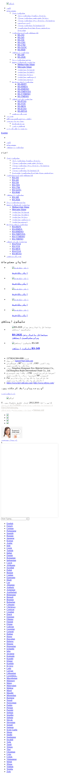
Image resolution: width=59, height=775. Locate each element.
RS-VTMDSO (24, 94)
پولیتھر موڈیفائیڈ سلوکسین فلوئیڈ (33, 172)
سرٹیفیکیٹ (18, 123)
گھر (9, 8)
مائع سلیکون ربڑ (21, 59)
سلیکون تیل (18, 13)
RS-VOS (22, 104)
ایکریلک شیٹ (20, 272)
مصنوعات (11, 10)
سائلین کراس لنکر (22, 99)
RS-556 (21, 40)
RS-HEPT (22, 84)
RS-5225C (22, 47)
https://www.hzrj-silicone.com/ (20, 383)
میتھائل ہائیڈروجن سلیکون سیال (36, 20)
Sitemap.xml (38, 410)
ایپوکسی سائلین (27, 77)
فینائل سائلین (26, 69)
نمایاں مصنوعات (22, 410)
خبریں (10, 116)
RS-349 (21, 54)
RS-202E (22, 57)
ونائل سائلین (25, 74)
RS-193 (21, 35)
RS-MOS (22, 106)
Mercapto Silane (25, 67)
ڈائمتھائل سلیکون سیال (31, 25)
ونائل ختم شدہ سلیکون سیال (33, 18)
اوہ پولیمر (24, 23)
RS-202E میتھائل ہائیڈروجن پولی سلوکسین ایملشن (30, 336)
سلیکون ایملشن (20, 52)
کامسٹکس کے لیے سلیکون (25, 32)
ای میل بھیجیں (9, 440)
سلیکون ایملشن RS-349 (26, 348)
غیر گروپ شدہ (19, 113)
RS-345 (21, 37)
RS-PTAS (22, 101)
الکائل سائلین (26, 72)
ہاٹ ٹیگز (6, 410)
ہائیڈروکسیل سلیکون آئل (32, 15)
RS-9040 (21, 50)
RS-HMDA (23, 86)
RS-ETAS (22, 108)
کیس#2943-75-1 (17, 405)
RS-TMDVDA (24, 91)
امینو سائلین (25, 79)
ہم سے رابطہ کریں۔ (17, 128)
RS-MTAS (22, 111)
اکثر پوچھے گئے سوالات (19, 118)
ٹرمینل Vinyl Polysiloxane (9, 406)
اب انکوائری (8, 393)
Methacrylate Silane (26, 64)
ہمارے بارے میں (15, 121)
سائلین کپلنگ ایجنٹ (23, 62)
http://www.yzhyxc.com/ (43, 383)
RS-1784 (21, 45)
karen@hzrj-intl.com (24, 361)
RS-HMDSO (23, 89)
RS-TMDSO (23, 96)
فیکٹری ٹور (18, 126)
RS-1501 (21, 42)
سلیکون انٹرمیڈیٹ (22, 81)
